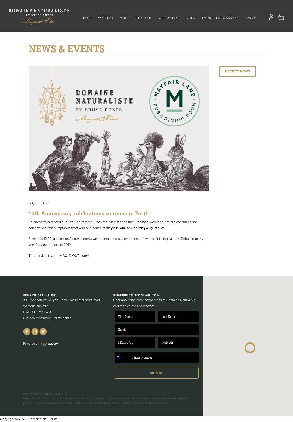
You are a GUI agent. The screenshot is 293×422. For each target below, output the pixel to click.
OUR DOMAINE (169, 18)
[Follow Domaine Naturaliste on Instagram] (35, 334)
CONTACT (251, 18)
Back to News (237, 71)
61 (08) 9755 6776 (39, 312)
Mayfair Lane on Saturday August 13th (135, 228)
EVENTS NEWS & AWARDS (219, 18)
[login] (271, 19)
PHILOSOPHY (143, 18)
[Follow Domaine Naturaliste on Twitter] (43, 334)
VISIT (123, 18)
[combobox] (122, 357)
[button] (250, 347)
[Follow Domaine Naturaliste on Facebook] (26, 334)
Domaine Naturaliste (43, 419)
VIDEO (190, 18)
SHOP (87, 18)
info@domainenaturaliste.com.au (50, 318)
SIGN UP (156, 373)
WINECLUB (105, 18)
